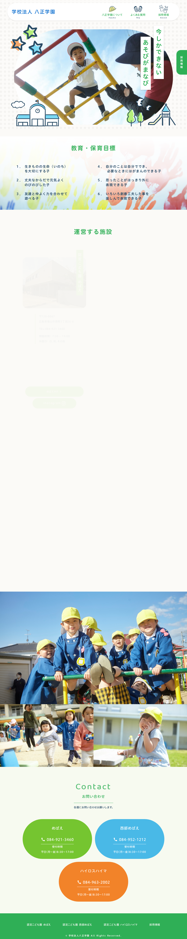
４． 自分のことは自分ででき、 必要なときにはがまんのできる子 (129, 168)
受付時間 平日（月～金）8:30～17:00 (57, 849)
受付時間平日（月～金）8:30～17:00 (93, 891)
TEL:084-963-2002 (89, 494)
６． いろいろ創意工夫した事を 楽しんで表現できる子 (123, 196)
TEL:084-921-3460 (52, 325)
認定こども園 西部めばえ (77, 925)
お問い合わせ (93, 796)
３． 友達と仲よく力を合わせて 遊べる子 (42, 196)
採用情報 (154, 925)
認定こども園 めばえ (39, 925)
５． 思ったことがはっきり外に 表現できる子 (123, 182)
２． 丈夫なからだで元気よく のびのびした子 (40, 182)
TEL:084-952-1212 (127, 326)
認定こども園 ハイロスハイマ (121, 925)
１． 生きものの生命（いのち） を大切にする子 (42, 168)
